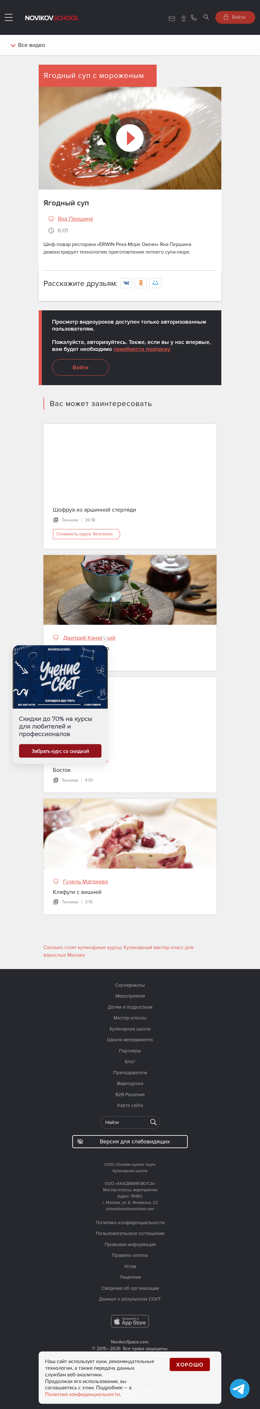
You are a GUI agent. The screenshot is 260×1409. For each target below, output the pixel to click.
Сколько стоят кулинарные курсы (82, 947)
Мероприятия (130, 996)
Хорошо (190, 1364)
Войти (238, 17)
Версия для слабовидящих (135, 1141)
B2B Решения (130, 1094)
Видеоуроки (130, 1083)
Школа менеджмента (130, 1040)
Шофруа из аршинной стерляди (94, 509)
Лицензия (130, 1277)
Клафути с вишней (77, 892)
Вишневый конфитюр (81, 648)
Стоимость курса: (84, 534)
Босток (62, 769)
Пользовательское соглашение (130, 1233)
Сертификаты (130, 985)
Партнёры (130, 1051)
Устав (130, 1266)
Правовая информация (130, 1244)
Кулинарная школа (130, 1029)
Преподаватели (130, 1073)
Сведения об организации (130, 1288)
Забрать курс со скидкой (60, 751)
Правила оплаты (130, 1255)
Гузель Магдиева (85, 759)
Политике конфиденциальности (82, 1394)
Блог (130, 1061)
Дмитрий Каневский (89, 637)
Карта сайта (130, 1105)
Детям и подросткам (130, 1007)
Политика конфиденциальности (130, 1222)
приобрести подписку (142, 349)
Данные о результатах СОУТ (130, 1299)
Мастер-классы (130, 1018)
